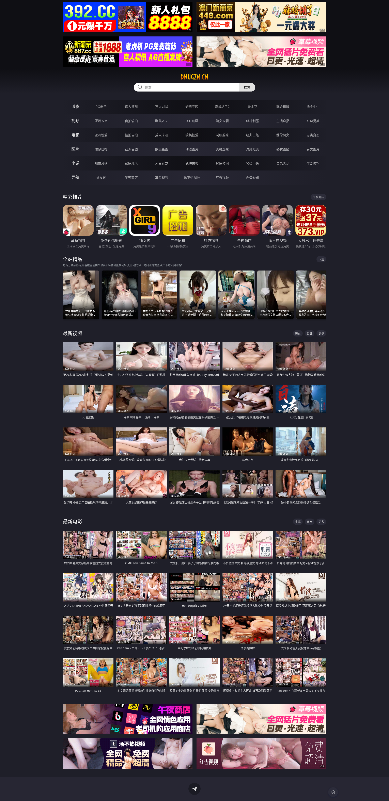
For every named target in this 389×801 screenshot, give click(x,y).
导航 (75, 177)
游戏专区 (191, 106)
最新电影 (72, 521)
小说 (75, 163)
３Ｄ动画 (191, 121)
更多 (321, 333)
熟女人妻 (222, 121)
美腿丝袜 (222, 149)
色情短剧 (252, 177)
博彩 (75, 106)
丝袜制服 (252, 121)
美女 (298, 333)
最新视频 (72, 333)
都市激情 (101, 163)
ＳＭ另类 (313, 121)
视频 (75, 121)
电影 (75, 135)
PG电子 (101, 106)
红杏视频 (222, 177)
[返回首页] (333, 792)
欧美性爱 (191, 135)
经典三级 (252, 135)
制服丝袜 (222, 135)
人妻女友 (161, 163)
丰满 (298, 522)
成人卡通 (161, 135)
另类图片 (313, 149)
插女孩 (101, 177)
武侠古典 (191, 163)
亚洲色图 (131, 149)
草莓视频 (161, 177)
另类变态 (313, 135)
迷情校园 (222, 163)
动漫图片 (191, 149)
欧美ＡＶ (161, 121)
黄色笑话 (282, 163)
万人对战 (161, 106)
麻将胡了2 (222, 106)
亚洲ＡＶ (101, 121)
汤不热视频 (192, 177)
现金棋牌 (282, 106)
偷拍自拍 (131, 135)
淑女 (309, 522)
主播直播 (282, 121)
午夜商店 (131, 177)
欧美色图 (161, 149)
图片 (75, 149)
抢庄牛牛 (313, 106)
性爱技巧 (313, 163)
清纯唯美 (252, 149)
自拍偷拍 (131, 121)
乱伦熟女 (282, 135)
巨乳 (309, 333)
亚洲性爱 (101, 135)
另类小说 (252, 163)
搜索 (247, 87)
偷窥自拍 (101, 149)
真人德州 (131, 106)
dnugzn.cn (194, 77)
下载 (321, 259)
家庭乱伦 (131, 163)
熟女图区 (282, 149)
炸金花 (252, 106)
